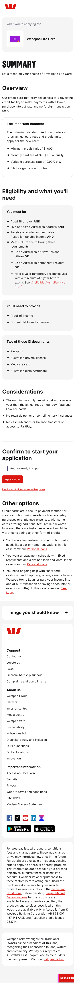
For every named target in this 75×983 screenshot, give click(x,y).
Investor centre (17, 708)
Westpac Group (17, 696)
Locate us (13, 662)
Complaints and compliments (26, 681)
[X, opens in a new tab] (17, 818)
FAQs (10, 669)
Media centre (15, 714)
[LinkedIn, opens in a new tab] (33, 818)
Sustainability (16, 727)
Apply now (12, 479)
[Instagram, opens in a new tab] (41, 818)
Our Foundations (18, 746)
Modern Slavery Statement (25, 804)
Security (12, 779)
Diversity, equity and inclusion (27, 739)
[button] (66, 978)
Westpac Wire (16, 721)
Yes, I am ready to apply (24, 468)
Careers (12, 702)
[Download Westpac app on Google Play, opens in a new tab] (19, 828)
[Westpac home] (10, 6)
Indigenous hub (17, 733)
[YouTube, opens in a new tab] (25, 818)
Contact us (14, 656)
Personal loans (37, 549)
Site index (13, 798)
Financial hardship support (24, 675)
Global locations (18, 752)
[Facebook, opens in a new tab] (9, 818)
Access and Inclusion (21, 773)
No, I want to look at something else (23, 489)
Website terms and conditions (27, 792)
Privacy (12, 785)
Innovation (14, 758)
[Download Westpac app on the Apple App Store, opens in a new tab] (44, 828)
